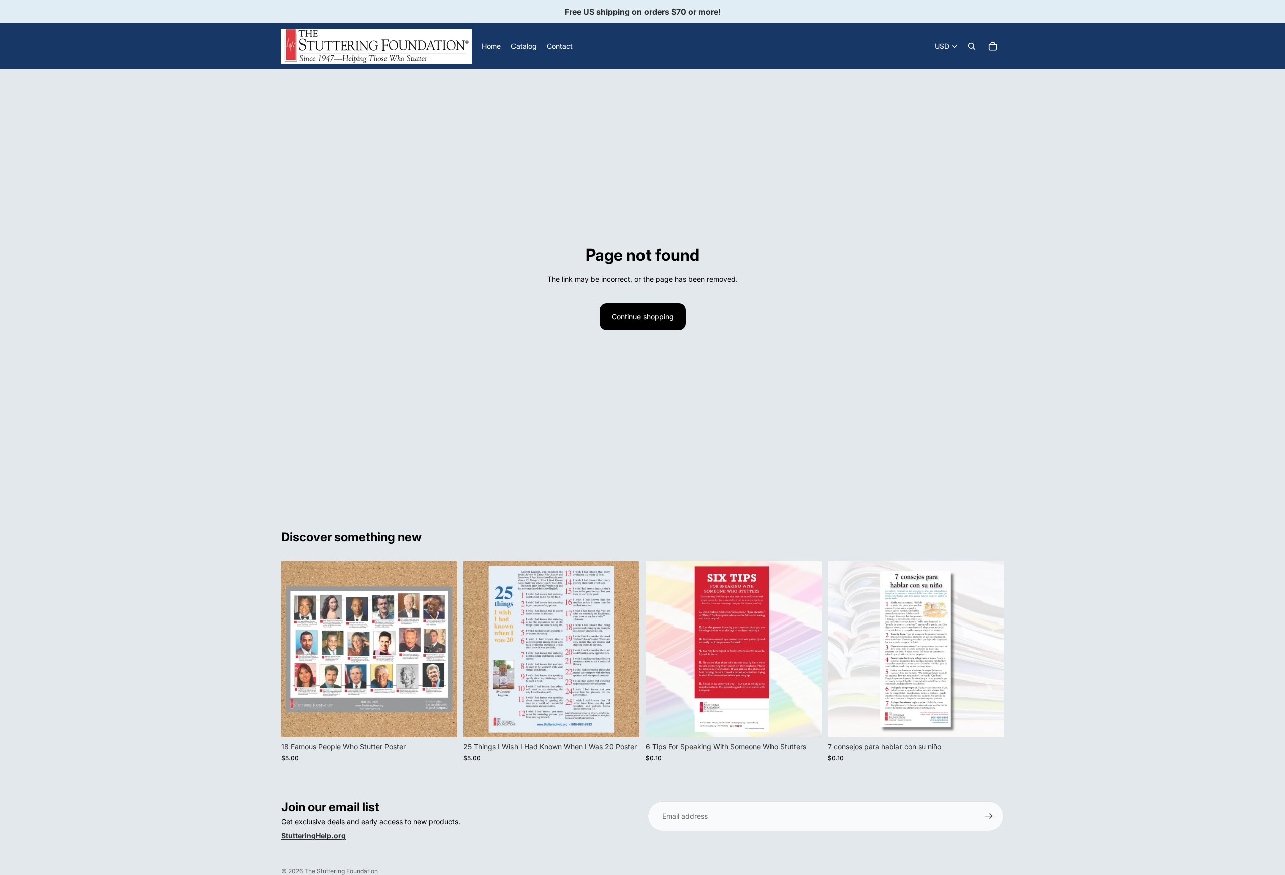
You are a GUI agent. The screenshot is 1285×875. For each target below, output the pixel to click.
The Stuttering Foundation (341, 871)
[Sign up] (988, 816)
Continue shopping (643, 316)
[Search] (972, 46)
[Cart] (993, 46)
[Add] (442, 722)
